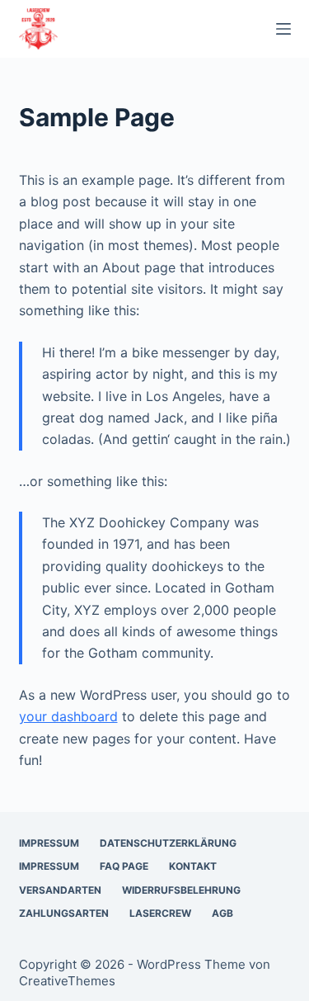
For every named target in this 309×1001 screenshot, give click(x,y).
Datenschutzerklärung (168, 843)
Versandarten (60, 890)
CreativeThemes (67, 981)
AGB (222, 913)
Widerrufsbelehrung (181, 890)
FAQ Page (124, 866)
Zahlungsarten (64, 913)
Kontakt (193, 866)
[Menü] (283, 28)
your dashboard (68, 716)
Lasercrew (160, 913)
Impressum (49, 843)
